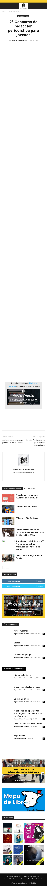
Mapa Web (7, 879)
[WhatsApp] (21, 425)
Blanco (17, 643)
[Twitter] (10, 425)
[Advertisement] (23, 337)
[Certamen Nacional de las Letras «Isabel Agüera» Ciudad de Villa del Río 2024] (8, 532)
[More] (43, 425)
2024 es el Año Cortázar (27, 518)
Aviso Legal (25, 879)
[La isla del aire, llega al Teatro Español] (8, 558)
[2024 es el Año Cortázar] (8, 521)
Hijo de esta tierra (22, 675)
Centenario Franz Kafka (26, 506)
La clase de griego (22, 654)
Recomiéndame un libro (14, 876)
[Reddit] (29, 477)
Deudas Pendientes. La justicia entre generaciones (36, 442)
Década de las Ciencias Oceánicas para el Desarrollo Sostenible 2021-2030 (22, 141)
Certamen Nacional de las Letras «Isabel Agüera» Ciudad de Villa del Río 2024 (30, 532)
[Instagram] (13, 477)
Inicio (4, 11)
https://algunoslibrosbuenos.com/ (23, 473)
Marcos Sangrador (20, 738)
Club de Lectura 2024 (31, 876)
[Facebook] (4, 425)
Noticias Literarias (15, 11)
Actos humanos (21, 631)
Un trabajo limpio (21, 699)
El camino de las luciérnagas (27, 687)
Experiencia (19, 735)
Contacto (16, 879)
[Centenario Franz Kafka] (8, 509)
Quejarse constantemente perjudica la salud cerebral (12, 441)
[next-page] (7, 567)
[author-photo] (23, 466)
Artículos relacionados (12, 489)
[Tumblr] (38, 425)
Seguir (40, 581)
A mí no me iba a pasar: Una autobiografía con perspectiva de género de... (28, 713)
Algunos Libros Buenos (19, 40)
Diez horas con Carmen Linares (28, 723)
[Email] (32, 425)
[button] (4, 6)
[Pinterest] (15, 425)
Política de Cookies (37, 879)
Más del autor (29, 489)
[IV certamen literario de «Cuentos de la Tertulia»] (8, 498)
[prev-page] (3, 567)
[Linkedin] (27, 425)
